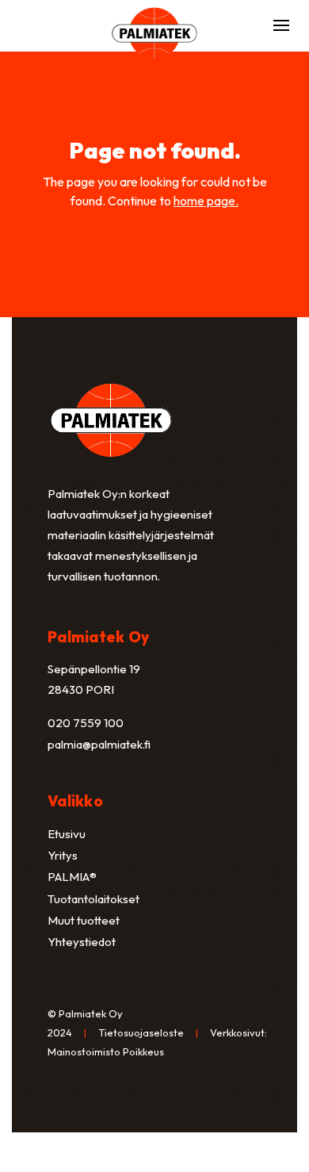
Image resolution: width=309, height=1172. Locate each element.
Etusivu (67, 833)
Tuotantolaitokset (93, 898)
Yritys (63, 855)
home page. (206, 201)
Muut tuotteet (84, 920)
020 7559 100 (86, 722)
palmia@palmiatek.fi (99, 744)
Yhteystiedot (82, 941)
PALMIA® (72, 876)
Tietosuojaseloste (141, 1032)
